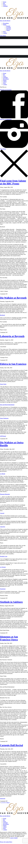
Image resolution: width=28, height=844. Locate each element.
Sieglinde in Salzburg (11, 601)
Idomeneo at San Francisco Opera (9, 638)
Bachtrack (2, 315)
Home (4, 2)
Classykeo (2, 526)
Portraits (8, 26)
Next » (8, 802)
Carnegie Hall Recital (11, 745)
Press (4, 31)
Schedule (5, 6)
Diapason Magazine (5, 494)
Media (4, 24)
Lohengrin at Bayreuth (12, 336)
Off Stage (8, 28)
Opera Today (3, 384)
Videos (8, 30)
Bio (4, 3)
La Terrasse (3, 567)
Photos (4, 80)
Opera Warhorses (4, 418)
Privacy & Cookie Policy (6, 842)
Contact (5, 33)
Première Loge (3, 556)
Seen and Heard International (7, 404)
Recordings (6, 23)
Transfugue (3, 589)
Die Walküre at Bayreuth (13, 297)
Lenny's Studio (14, 838)
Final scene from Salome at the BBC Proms (13, 182)
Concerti (2, 513)
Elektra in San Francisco (13, 363)
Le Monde (2, 473)
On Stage (8, 27)
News (4, 4)
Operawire (2, 798)
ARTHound (3, 436)
